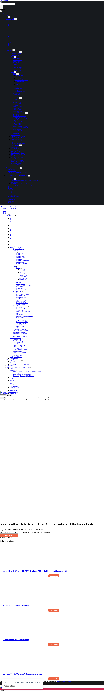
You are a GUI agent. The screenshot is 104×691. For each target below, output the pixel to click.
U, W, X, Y (13, 243)
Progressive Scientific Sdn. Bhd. (8, 208)
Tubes (14, 266)
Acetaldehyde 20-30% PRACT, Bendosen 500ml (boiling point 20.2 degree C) (35, 571)
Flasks (14, 252)
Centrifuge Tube (20, 284)
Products (5, 214)
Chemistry (12, 380)
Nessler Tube (23, 276)
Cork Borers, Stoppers (18, 341)
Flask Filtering (20, 256)
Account (12, 389)
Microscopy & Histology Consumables (20, 364)
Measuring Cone (20, 295)
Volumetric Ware (17, 291)
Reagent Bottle (20, 317)
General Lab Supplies (15, 247)
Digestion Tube (23, 278)
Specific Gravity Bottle (22, 303)
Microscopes (13, 361)
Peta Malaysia (16, 373)
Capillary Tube (23, 279)
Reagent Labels (14, 358)
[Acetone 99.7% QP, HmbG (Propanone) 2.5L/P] (18, 670)
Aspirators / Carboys (18, 249)
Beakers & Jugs (17, 250)
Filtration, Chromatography (20, 333)
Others (18, 268)
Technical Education (15, 387)
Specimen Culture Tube (22, 282)
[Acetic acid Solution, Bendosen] (18, 602)
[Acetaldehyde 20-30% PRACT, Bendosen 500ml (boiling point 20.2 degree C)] (18, 567)
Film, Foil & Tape (17, 343)
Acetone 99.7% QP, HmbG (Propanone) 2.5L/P (23, 674)
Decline (12, 685)
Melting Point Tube (24, 272)
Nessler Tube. (19, 298)
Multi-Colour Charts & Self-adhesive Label (17, 367)
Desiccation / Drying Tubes (20, 329)
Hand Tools (9, 365)
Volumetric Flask (20, 304)
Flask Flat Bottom (20, 257)
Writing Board (13, 390)
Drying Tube (19, 288)
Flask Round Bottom (21, 263)
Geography (13, 370)
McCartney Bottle (20, 314)
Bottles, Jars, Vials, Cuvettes (20, 306)
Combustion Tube (24, 275)
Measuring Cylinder (21, 297)
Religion (12, 384)
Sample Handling (17, 351)
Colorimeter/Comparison (26, 273)
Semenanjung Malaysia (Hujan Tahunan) (23, 376)
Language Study (14, 386)
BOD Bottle (19, 307)
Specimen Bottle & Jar (22, 322)
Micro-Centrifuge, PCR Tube (23, 285)
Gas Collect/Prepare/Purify (20, 335)
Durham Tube (23, 269)
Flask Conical (19, 253)
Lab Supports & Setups (16, 357)
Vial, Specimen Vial (21, 323)
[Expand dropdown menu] (9, 214)
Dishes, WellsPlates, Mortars (20, 330)
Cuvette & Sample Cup (22, 310)
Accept (6, 685)
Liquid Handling (17, 348)
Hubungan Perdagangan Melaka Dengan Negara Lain (27, 371)
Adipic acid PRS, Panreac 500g (16, 640)
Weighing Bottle (20, 326)
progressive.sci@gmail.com (64, 681)
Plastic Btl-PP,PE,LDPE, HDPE (24, 316)
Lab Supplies (9, 246)
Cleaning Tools (17, 339)
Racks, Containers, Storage (20, 349)
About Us (5, 212)
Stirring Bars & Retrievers (19, 354)
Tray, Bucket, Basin (18, 355)
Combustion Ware (17, 327)
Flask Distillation (20, 254)
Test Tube (18, 281)
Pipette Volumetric (21, 301)
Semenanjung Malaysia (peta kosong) (22, 374)
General (12, 368)
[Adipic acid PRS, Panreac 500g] (18, 636)
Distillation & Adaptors (19, 332)
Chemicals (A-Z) (10, 215)
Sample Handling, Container (23, 319)
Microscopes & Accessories (13, 360)
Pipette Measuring (21, 300)
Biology (12, 381)
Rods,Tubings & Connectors (20, 336)
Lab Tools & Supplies (15, 338)
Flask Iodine (19, 259)
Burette (18, 292)
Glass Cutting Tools (18, 342)
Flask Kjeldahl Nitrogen (22, 260)
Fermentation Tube (24, 271)
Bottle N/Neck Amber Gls (23, 308)
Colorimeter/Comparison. (22, 294)
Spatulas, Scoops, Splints (19, 352)
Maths (11, 377)
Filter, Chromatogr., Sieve (19, 345)
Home (4, 211)
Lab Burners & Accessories (20, 346)
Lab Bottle (19, 313)
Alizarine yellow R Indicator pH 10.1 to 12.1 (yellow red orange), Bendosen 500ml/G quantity (24, 532)
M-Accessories (13, 362)
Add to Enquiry (9, 535)
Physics (12, 379)
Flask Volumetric (20, 265)
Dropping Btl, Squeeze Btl (23, 311)
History (12, 383)
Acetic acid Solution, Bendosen (16, 605)
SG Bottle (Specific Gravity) (23, 320)
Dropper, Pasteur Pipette (22, 289)
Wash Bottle (19, 325)
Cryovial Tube (20, 287)
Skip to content (4, 0)
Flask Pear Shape (20, 262)
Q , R (11, 238)
